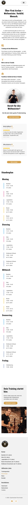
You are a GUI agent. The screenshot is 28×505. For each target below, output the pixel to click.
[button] (24, 2)
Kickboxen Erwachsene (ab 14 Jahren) (11, 464)
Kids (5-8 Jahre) (5, 457)
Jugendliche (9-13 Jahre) (8, 459)
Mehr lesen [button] (6, 137)
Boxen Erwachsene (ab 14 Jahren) (10, 461)
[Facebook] (11, 501)
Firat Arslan (4, 473)
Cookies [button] (3, 490)
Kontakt (3, 478)
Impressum (4, 486)
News (2, 476)
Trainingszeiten (5, 471)
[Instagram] (16, 501)
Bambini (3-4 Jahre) (6, 455)
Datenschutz (4, 488)
